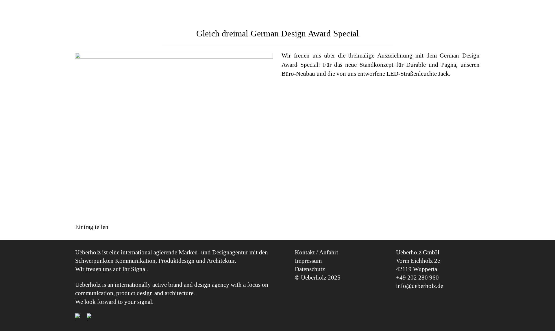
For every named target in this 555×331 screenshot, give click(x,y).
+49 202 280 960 (417, 277)
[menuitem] (97, 11)
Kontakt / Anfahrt (316, 252)
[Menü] (84, 11)
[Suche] (97, 11)
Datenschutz (310, 269)
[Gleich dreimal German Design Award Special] (174, 133)
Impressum (308, 260)
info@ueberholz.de (419, 285)
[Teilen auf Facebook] (81, 235)
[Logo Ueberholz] (448, 11)
